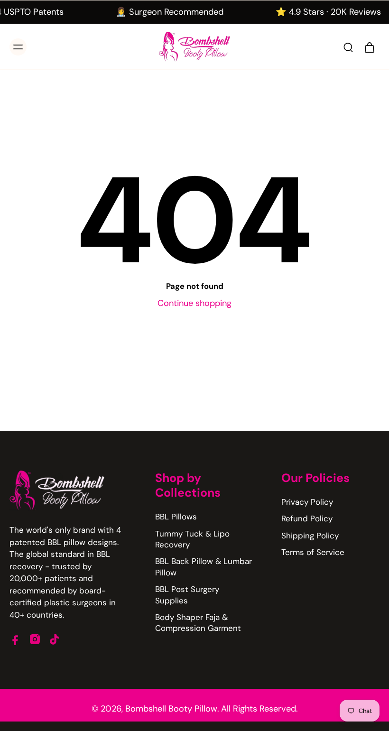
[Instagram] (35, 639)
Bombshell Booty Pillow (171, 708)
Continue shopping (194, 303)
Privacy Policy (307, 502)
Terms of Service (312, 552)
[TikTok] (54, 639)
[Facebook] (15, 639)
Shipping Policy (310, 535)
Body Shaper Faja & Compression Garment (198, 622)
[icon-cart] (369, 46)
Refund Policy (307, 518)
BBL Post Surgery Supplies (187, 594)
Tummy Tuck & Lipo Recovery (192, 539)
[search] (348, 46)
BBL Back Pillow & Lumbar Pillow (203, 566)
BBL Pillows (176, 516)
